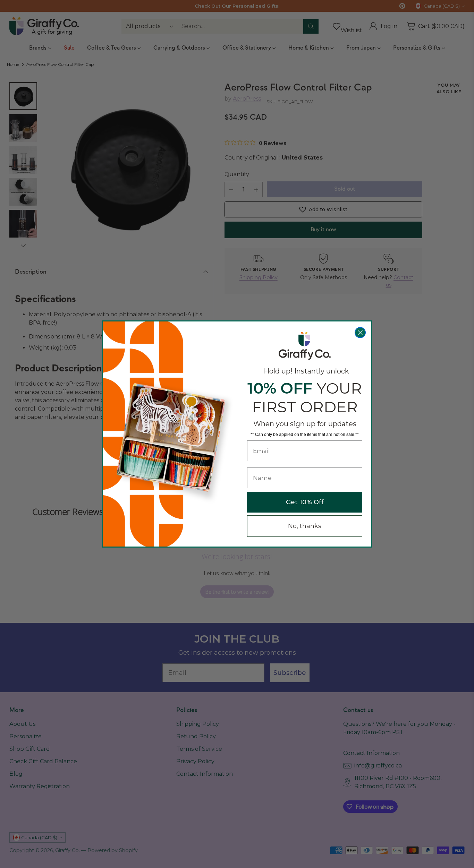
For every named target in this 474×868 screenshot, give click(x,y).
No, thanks (304, 526)
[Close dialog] (360, 332)
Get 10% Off (305, 502)
